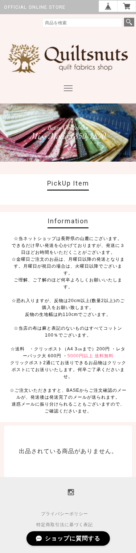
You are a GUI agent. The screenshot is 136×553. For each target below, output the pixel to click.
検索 (129, 22)
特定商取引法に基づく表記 (64, 524)
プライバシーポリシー (64, 513)
